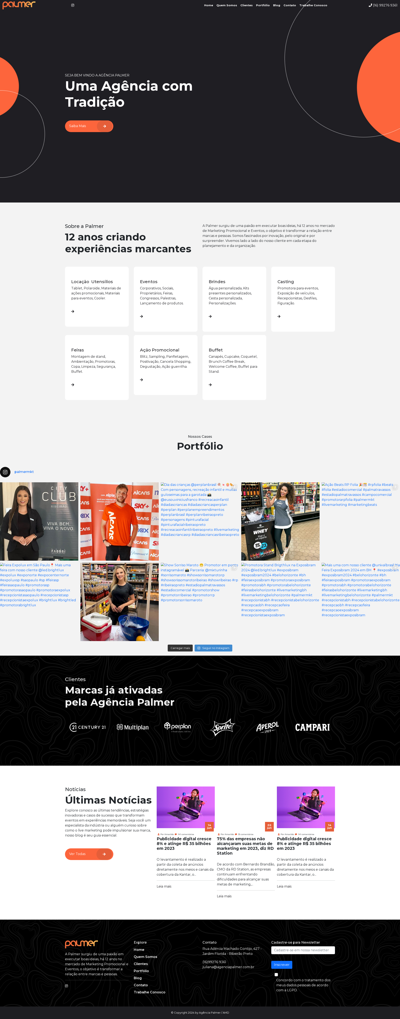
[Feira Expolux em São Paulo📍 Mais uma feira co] (39, 602)
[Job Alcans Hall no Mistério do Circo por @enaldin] (119, 521)
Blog (276, 5)
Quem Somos (226, 5)
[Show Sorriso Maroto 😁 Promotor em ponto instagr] (200, 602)
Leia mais (164, 886)
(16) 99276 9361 (385, 5)
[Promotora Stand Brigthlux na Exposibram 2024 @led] (280, 602)
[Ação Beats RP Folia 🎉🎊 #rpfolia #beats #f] (361, 521)
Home (208, 5)
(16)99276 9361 (214, 962)
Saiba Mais (77, 126)
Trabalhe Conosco (313, 5)
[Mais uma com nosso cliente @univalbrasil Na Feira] (361, 602)
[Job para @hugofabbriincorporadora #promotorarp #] (39, 521)
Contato (290, 5)
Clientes (246, 5)
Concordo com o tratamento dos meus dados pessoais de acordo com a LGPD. (303, 985)
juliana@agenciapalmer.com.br (228, 967)
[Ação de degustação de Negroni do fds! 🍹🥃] (119, 602)
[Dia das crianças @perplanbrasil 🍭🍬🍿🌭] (200, 521)
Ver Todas (77, 854)
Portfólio (263, 5)
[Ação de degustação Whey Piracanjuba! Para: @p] (280, 521)
